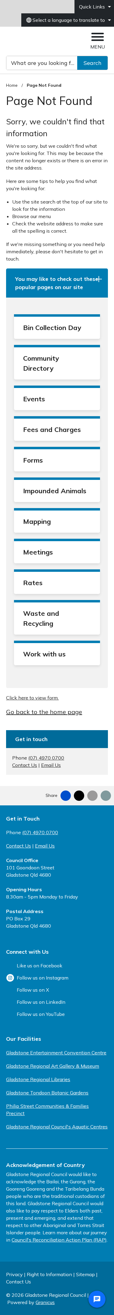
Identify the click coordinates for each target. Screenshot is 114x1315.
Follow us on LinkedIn (41, 1002)
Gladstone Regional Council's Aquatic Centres (57, 1127)
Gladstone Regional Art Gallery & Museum (52, 1066)
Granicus (45, 1302)
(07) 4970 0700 (46, 758)
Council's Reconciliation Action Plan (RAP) (59, 1240)
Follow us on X (33, 990)
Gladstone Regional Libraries (38, 1079)
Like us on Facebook (39, 966)
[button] (57, 283)
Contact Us (24, 765)
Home (12, 85)
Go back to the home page (44, 712)
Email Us (51, 765)
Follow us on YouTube (41, 1014)
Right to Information (49, 1274)
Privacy (14, 1274)
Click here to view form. (32, 698)
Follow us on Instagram (42, 978)
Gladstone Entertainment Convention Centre (56, 1053)
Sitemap (85, 1274)
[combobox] (67, 20)
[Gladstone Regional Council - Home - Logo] (34, 41)
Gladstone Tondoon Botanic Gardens (47, 1093)
